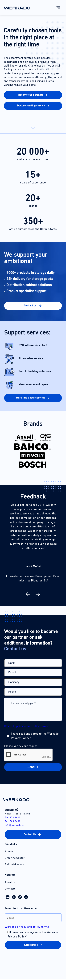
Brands (9, 851)
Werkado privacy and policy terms (26, 726)
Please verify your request (22, 746)
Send (31, 767)
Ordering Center (15, 858)
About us (10, 882)
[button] (33, 306)
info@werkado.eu (14, 825)
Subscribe (31, 944)
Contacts (10, 889)
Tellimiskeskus (14, 864)
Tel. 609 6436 (12, 817)
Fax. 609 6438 (13, 821)
